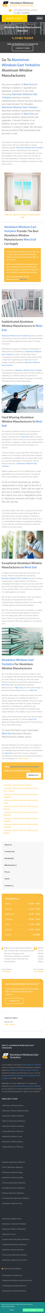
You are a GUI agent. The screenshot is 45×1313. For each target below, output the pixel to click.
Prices (7, 872)
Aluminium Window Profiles (13, 1178)
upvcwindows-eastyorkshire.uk (14, 1291)
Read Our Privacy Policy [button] (8, 1306)
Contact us (8, 886)
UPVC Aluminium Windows (13, 1167)
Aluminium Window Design (13, 1172)
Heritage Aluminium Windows (14, 1188)
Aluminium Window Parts (12, 1219)
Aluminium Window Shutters (13, 1250)
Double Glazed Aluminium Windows (16, 1239)
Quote (6, 879)
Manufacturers (10, 865)
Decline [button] (12, 1310)
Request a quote (14, 18)
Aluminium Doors (9, 1234)
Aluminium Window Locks (12, 1136)
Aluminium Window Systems (13, 1126)
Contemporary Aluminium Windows (16, 1198)
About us (8, 845)
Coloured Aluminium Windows (14, 1183)
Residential (9, 858)
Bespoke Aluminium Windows (14, 1162)
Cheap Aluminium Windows (13, 1131)
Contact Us (33, 775)
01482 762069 (21, 12)
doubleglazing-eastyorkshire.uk (14, 1286)
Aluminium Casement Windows (14, 1224)
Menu (39, 18)
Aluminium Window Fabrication (14, 1229)
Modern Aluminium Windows (13, 1193)
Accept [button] (33, 1310)
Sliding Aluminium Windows (13, 1147)
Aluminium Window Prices (12, 1203)
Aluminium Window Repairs (13, 1142)
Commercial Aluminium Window (15, 1255)
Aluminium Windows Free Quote (15, 1260)
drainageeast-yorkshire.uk (12, 1275)
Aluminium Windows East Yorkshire (18, 785)
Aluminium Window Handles (13, 1116)
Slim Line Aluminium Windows (14, 1121)
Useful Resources (12, 1269)
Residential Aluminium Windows (15, 1244)
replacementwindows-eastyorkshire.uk (17, 1280)
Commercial (9, 851)
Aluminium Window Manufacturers (16, 1111)
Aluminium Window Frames (13, 1105)
